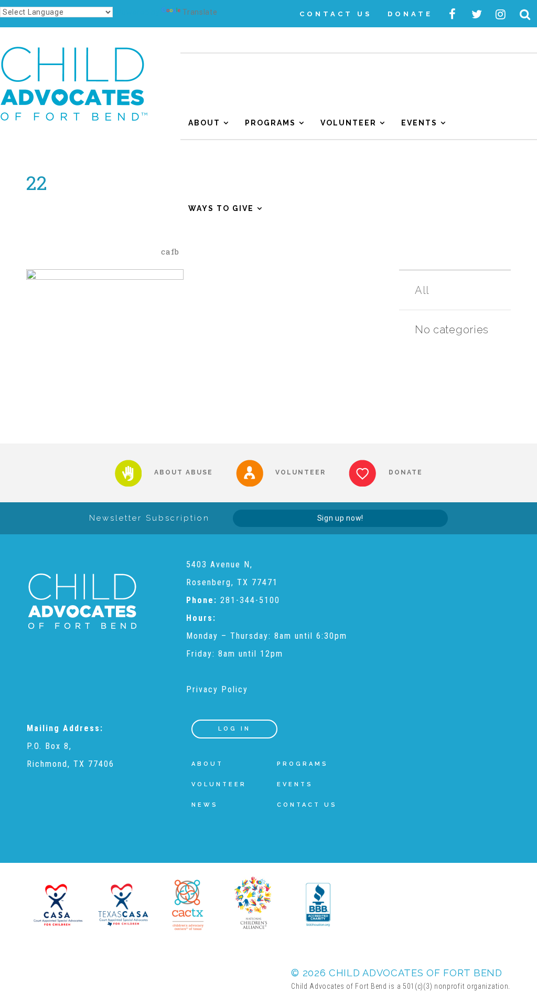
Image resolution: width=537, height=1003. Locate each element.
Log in (234, 728)
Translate (199, 12)
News (204, 804)
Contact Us (335, 14)
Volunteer (348, 123)
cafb (170, 251)
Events (419, 123)
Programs (270, 123)
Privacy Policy (217, 689)
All (422, 290)
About (204, 123)
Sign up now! (340, 518)
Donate (410, 14)
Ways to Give (221, 208)
